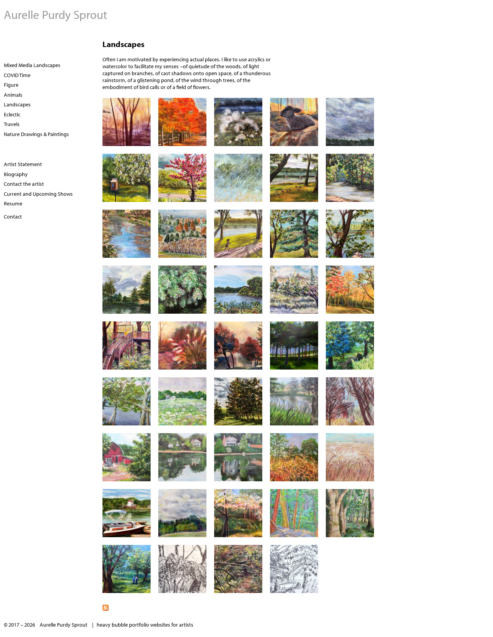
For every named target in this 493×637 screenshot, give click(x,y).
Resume (13, 203)
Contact (13, 216)
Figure (11, 84)
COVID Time (17, 75)
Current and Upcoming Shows (38, 193)
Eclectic (12, 114)
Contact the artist (24, 183)
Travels (12, 124)
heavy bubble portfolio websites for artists (145, 624)
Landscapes (17, 104)
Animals (13, 94)
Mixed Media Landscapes (32, 65)
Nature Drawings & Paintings (36, 134)
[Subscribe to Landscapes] (246, 607)
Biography (16, 174)
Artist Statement (23, 164)
